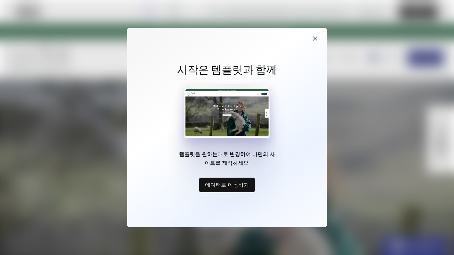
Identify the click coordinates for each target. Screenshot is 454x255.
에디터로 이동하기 (227, 184)
